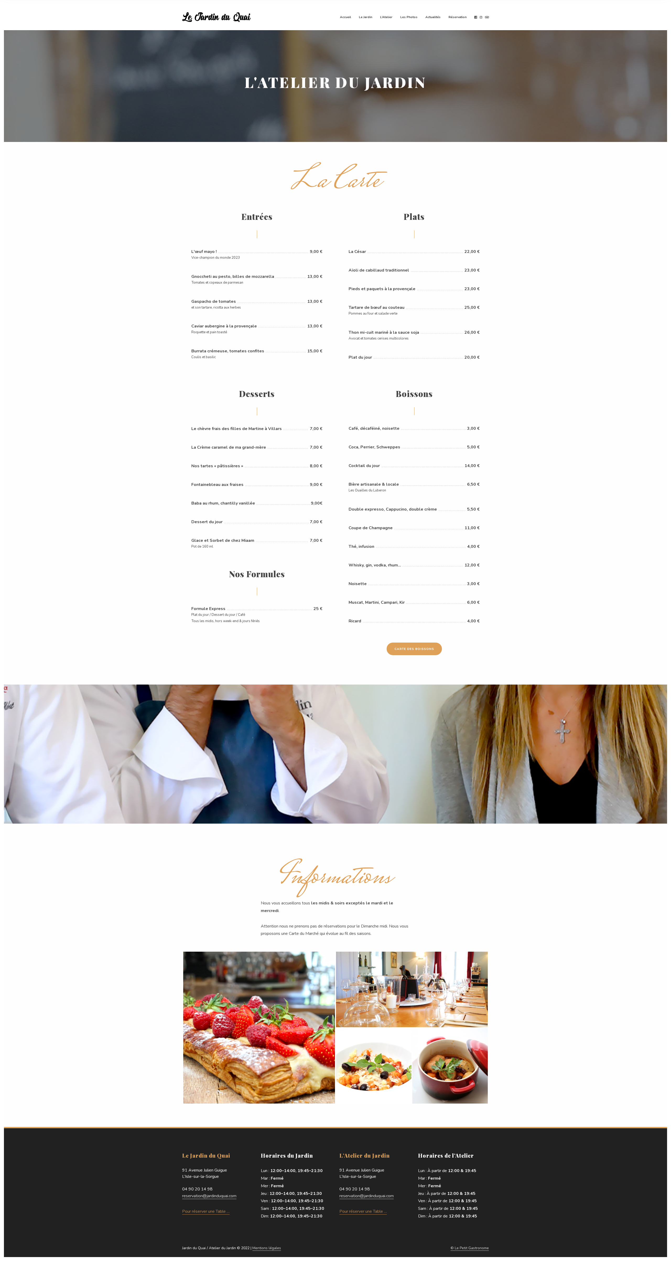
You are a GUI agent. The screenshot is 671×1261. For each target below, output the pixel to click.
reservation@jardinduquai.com (209, 1196)
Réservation (457, 17)
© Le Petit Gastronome (470, 1248)
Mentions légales (266, 1248)
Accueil (345, 17)
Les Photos (409, 17)
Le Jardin (365, 17)
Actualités (433, 17)
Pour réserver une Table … (206, 1211)
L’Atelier (386, 17)
